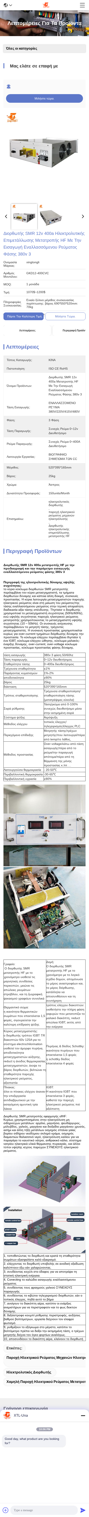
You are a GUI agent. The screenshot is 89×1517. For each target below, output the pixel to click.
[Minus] (83, 1415)
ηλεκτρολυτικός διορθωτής (28, 1372)
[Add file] (6, 1510)
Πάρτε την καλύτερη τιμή (24, 316)
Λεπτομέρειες (27, 330)
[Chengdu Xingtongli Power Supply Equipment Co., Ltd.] (46, 5)
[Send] (82, 1510)
